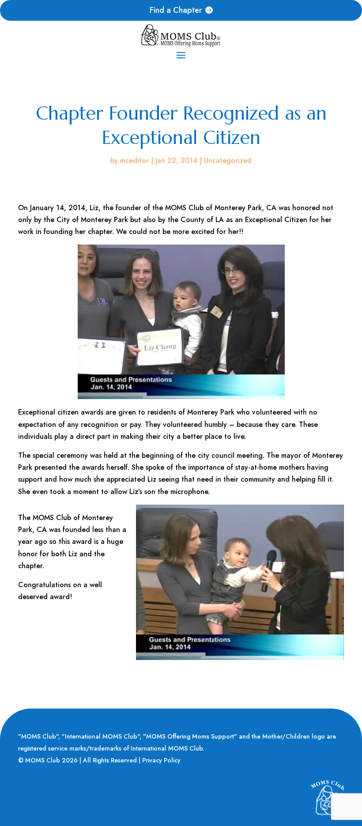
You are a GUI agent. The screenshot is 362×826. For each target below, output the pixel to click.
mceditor (134, 160)
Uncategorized (228, 160)
